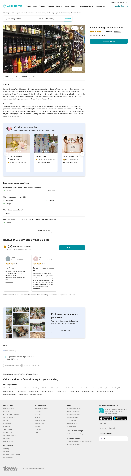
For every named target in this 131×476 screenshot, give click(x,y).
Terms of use (7, 429)
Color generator (72, 420)
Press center (7, 423)
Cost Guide (38, 429)
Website (86, 6)
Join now (124, 6)
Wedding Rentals (8, 391)
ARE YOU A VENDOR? (120, 2)
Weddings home (8, 408)
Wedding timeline (72, 417)
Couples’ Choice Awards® (11, 455)
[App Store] (105, 420)
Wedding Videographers (101, 388)
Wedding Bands (34, 391)
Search (68, 18)
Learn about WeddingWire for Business (79, 441)
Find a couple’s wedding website (77, 434)
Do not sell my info (9, 435)
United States (108, 439)
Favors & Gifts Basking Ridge (31, 365)
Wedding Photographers (11, 388)
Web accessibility (8, 441)
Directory (6, 449)
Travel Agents (23, 394)
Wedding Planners (57, 388)
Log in (117, 6)
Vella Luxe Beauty (70, 156)
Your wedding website (42, 408)
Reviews (24, 77)
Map (34, 77)
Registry (74, 6)
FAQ (15, 77)
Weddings (6, 13)
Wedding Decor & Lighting (105, 391)
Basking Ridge (53, 13)
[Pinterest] (110, 428)
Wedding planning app (74, 408)
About (7, 77)
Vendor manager (40, 420)
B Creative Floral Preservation (15, 157)
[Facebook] (101, 428)
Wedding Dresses (47, 391)
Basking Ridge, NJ (99, 35)
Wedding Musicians (87, 391)
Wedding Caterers (71, 388)
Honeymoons (71, 426)
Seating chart (39, 423)
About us (6, 411)
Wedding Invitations (9, 394)
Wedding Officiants (118, 388)
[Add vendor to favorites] (82, 28)
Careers (5, 420)
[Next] (82, 154)
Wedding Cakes (61, 391)
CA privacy (6, 438)
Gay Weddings (8, 458)
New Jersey (30, 13)
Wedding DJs (26, 388)
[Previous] (6, 154)
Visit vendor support (73, 444)
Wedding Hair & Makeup (41, 388)
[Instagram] (114, 428)
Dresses (59, 6)
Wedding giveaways (73, 414)
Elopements (100, 6)
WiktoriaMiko (41, 156)
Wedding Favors (17, 13)
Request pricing (109, 41)
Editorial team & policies (11, 414)
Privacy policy (7, 432)
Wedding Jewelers (36, 394)
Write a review (72, 248)
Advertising (6, 426)
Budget (37, 417)
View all (76, 69)
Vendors (50, 6)
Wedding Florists (85, 388)
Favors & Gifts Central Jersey (12, 365)
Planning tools (31, 6)
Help (36, 432)
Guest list (38, 414)
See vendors (65, 330)
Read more (9, 282)
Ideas (67, 6)
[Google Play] (120, 420)
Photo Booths (21, 391)
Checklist (38, 411)
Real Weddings (72, 423)
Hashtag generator (73, 411)
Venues (42, 6)
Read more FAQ (44, 230)
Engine (37, 426)
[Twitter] (105, 428)
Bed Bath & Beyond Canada (28, 374)
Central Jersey (41, 13)
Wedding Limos (74, 391)
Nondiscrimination (9, 417)
